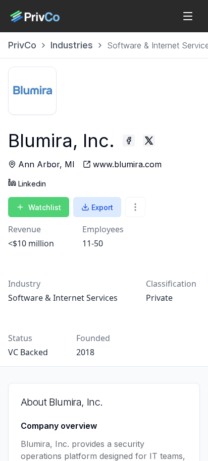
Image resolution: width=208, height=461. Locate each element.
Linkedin (32, 183)
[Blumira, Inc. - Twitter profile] (149, 141)
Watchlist (44, 207)
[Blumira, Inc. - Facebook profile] (129, 141)
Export (102, 207)
